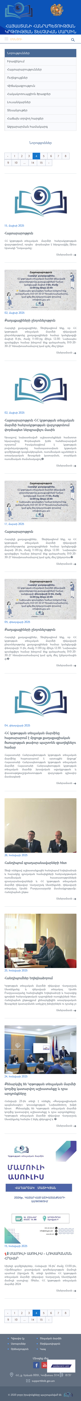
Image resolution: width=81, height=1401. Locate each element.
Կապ (43, 1349)
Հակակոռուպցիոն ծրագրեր (29, 94)
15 (41, 162)
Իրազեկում (15, 61)
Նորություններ (18, 53)
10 (16, 162)
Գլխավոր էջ (17, 1338)
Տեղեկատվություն (50, 1343)
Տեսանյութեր (17, 110)
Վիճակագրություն (21, 85)
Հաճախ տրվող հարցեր (25, 118)
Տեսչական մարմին (50, 1338)
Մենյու (16, 39)
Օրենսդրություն (19, 1349)
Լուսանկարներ (19, 102)
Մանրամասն (64, 254)
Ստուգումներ (18, 1343)
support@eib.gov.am (43, 1381)
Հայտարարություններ (24, 69)
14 (32, 162)
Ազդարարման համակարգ (27, 126)
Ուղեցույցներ (17, 77)
